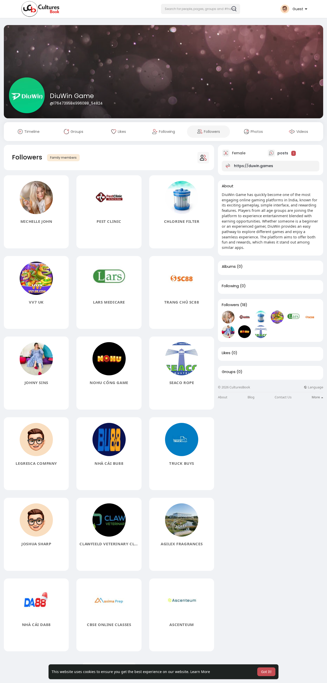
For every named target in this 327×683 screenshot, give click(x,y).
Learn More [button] (200, 671)
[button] (200, 9)
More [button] (316, 397)
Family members (63, 157)
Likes (226, 353)
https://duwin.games (253, 165)
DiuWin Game (72, 95)
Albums (229, 266)
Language (315, 387)
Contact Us (283, 397)
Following (230, 286)
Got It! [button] (266, 671)
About (222, 397)
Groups (229, 372)
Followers (230, 305)
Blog (251, 397)
